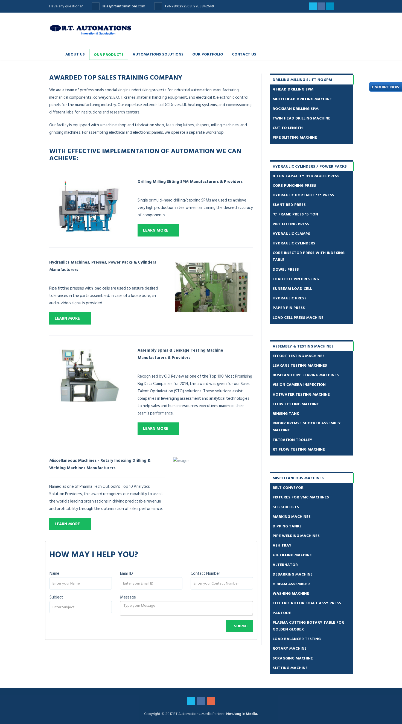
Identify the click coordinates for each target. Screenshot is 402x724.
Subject (56, 597)
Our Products (109, 54)
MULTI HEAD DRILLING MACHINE (302, 99)
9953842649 (203, 6)
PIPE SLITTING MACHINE (295, 137)
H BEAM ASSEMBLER (291, 584)
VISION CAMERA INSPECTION (299, 384)
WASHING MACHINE (291, 593)
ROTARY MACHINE (290, 648)
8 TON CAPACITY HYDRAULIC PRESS (306, 176)
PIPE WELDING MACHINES (296, 536)
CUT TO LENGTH (288, 128)
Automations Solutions (158, 54)
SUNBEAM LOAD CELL (292, 288)
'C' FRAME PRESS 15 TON (295, 214)
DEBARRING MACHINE (293, 574)
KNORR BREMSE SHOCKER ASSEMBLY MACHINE (307, 426)
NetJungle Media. (242, 714)
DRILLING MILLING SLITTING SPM (302, 80)
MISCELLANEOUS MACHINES (298, 478)
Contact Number (205, 573)
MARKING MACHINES (292, 516)
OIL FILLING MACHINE (292, 555)
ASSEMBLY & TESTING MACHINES (303, 346)
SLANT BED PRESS (289, 205)
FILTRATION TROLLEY (292, 440)
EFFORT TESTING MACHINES (299, 356)
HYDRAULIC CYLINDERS (294, 243)
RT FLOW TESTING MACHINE (299, 449)
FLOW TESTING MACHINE (296, 404)
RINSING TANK (286, 413)
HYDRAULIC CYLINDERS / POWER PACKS (310, 166)
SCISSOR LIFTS (286, 507)
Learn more (155, 230)
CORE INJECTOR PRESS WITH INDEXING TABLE (309, 256)
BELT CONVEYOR (288, 487)
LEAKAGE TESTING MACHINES (300, 365)
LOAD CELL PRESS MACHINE (298, 317)
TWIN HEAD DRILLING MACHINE (301, 118)
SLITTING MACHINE (290, 668)
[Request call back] (385, 87)
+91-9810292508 (178, 6)
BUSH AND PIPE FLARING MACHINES (306, 375)
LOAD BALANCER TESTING (297, 639)
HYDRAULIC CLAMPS (291, 233)
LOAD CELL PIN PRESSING (296, 279)
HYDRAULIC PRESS (290, 298)
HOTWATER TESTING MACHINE (301, 394)
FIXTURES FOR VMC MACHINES (301, 497)
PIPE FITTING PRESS (291, 224)
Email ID (126, 573)
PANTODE (282, 613)
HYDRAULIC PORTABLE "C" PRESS (303, 195)
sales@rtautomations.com (124, 6)
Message (128, 597)
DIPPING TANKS (287, 526)
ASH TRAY (282, 545)
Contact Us (244, 54)
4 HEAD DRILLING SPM (293, 89)
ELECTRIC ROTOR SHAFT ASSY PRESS (307, 603)
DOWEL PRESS (286, 269)
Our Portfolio (207, 54)
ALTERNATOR (285, 565)
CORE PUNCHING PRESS (294, 185)
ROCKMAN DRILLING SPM (296, 109)
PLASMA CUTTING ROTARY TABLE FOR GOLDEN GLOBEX (308, 625)
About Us (75, 54)
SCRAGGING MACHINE (293, 658)
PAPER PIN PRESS (289, 308)
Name (54, 573)
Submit (241, 626)
